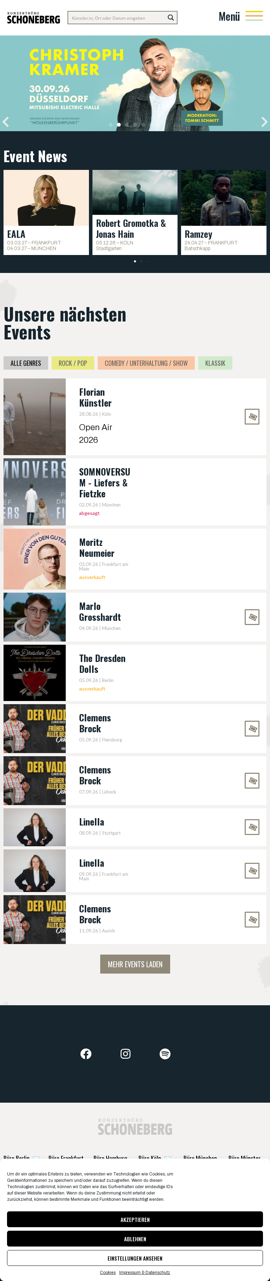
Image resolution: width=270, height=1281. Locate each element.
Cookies (108, 1272)
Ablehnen (135, 1239)
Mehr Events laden (135, 964)
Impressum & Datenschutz (144, 1272)
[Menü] (254, 16)
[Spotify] (165, 1054)
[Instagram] (125, 1054)
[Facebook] (86, 1054)
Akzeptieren (135, 1219)
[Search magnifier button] (171, 18)
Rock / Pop (73, 363)
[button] (5, 121)
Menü (229, 16)
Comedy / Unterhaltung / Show (146, 363)
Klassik (215, 363)
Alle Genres (26, 363)
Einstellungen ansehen (135, 1258)
